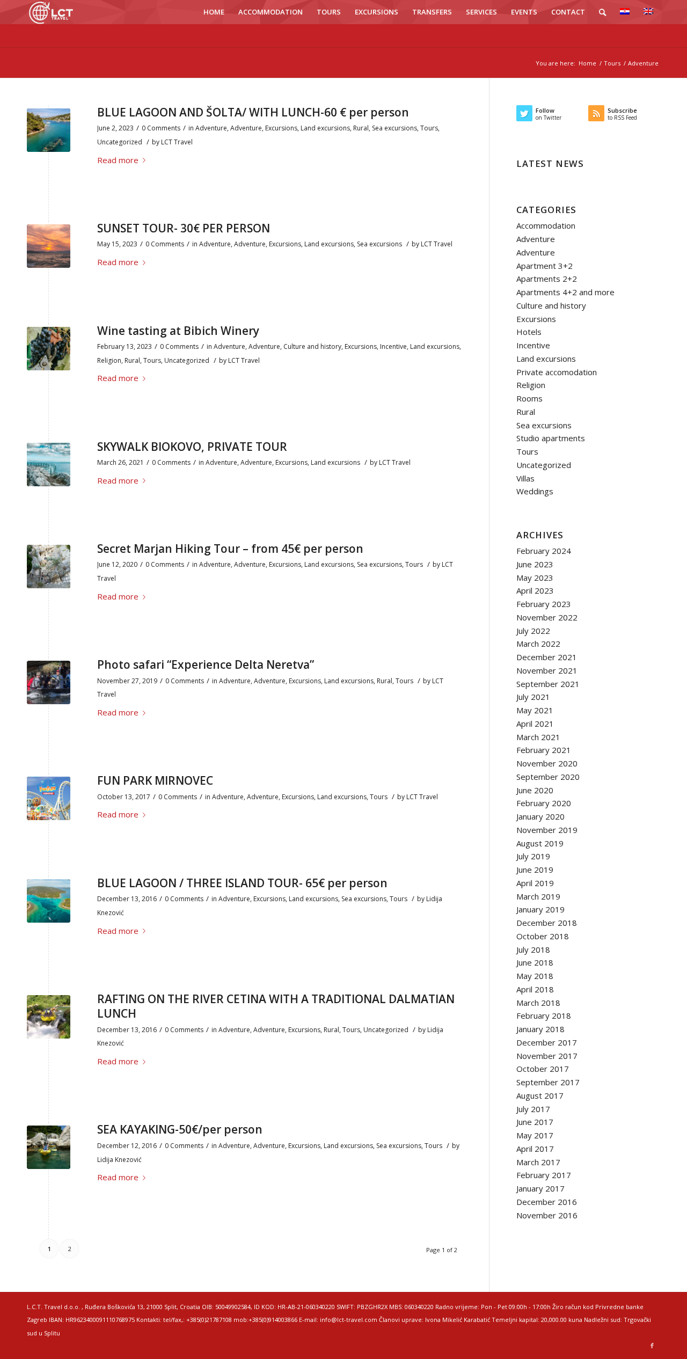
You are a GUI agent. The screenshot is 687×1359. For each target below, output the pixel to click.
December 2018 (546, 922)
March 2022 (538, 643)
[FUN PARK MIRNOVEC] (48, 798)
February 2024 (543, 550)
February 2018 (543, 1015)
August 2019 (540, 843)
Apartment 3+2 (544, 265)
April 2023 (535, 590)
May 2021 (534, 710)
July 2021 (533, 696)
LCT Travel (177, 142)
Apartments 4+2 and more (565, 292)
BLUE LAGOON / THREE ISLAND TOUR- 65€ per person (242, 882)
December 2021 (546, 657)
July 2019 (533, 856)
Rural (361, 128)
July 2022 (533, 630)
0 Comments (161, 128)
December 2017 (546, 1042)
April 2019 (535, 883)
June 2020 (534, 790)
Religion (109, 360)
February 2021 (543, 749)
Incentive (393, 346)
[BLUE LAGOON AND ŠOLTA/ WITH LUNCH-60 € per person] (48, 130)
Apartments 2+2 (546, 278)
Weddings (534, 491)
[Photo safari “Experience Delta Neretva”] (48, 682)
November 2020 (547, 763)
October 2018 (542, 936)
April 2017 (535, 1148)
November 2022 (547, 617)
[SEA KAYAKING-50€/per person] (48, 1147)
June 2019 (534, 869)
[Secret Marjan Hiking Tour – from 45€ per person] (48, 566)
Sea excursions (394, 128)
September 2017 (548, 1082)
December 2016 (546, 1201)
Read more (117, 160)
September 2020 (548, 776)
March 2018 (538, 1002)
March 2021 (538, 737)
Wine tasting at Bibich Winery (178, 330)
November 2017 (547, 1055)
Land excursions (325, 128)
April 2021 (535, 723)
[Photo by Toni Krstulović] (48, 246)
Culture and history (312, 346)
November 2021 (547, 670)
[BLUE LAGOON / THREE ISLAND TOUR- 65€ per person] (48, 901)
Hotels (529, 331)
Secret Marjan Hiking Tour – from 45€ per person (230, 548)
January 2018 (540, 1029)
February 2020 (543, 803)
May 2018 (534, 975)
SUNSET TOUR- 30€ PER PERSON (183, 228)
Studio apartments (550, 438)
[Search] (602, 12)
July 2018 (533, 949)
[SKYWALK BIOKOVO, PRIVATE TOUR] (48, 464)
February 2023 (543, 603)
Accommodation (545, 225)
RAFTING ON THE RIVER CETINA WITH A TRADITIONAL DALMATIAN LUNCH (276, 1006)
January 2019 (540, 909)
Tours (612, 63)
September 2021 (548, 683)
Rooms (529, 398)
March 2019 (538, 896)
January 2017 (540, 1188)
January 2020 (540, 816)
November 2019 (547, 829)
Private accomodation (556, 372)
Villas (525, 478)
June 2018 (534, 962)
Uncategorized (119, 142)
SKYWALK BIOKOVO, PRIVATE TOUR (192, 446)
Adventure (211, 128)
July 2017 (533, 1109)
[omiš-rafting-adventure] (48, 1017)
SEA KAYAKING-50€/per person (179, 1129)
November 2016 (547, 1215)
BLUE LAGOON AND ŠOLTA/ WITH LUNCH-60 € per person (253, 112)
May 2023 (534, 577)
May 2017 (534, 1135)
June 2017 (534, 1121)
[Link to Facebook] (652, 1346)
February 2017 (543, 1175)
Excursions (281, 128)
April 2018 (535, 989)
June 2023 (534, 564)
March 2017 (538, 1162)
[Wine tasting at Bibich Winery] (48, 348)
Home (587, 63)
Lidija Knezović (119, 1159)
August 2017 (540, 1095)
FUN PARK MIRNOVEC (155, 780)
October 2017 (542, 1068)
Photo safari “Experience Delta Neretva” (205, 664)
